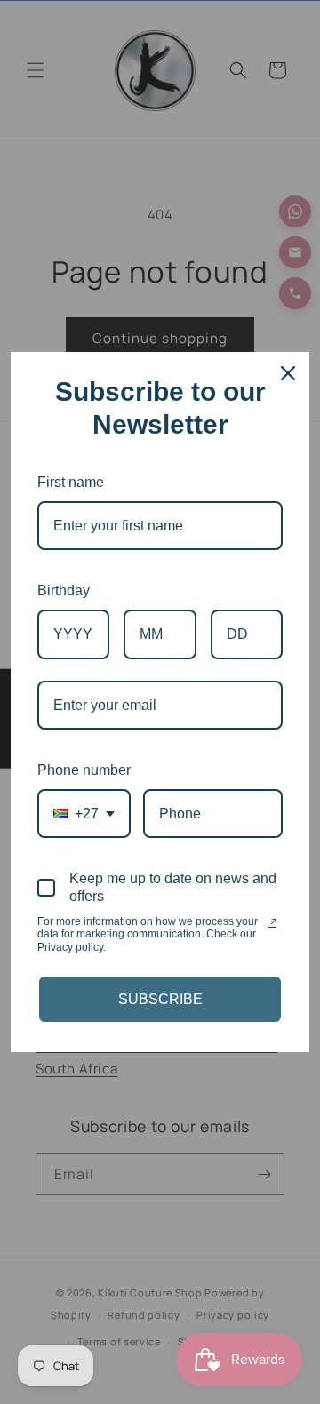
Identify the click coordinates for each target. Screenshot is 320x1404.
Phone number (84, 770)
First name (70, 482)
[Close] (288, 373)
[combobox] (84, 813)
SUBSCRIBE (160, 999)
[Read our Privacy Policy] (272, 923)
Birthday (63, 590)
